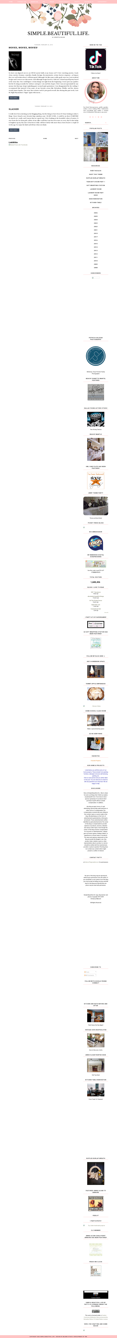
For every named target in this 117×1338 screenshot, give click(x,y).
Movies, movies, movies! (23, 47)
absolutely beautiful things (96, 596)
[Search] (105, 122)
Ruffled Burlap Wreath (95, 178)
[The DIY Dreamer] (95, 624)
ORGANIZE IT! (88, 1)
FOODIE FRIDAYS (64, 1)
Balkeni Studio (68, 1336)
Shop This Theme (96, 174)
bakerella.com (95, 605)
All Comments (89, 975)
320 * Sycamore (96, 592)
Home (11, 1)
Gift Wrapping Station (96, 185)
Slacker (14, 109)
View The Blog (95, 170)
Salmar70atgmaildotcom (92, 862)
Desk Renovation (95, 199)
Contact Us (21, 1)
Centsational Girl (96, 609)
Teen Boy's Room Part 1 (95, 181)
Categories (102, 1)
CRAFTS (77, 1)
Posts (87, 972)
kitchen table (95, 202)
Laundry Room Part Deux (96, 194)
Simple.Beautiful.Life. (58, 33)
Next (76, 138)
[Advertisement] (96, 307)
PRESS (52, 1)
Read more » (14, 97)
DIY (44, 1)
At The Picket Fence (96, 600)
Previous (12, 138)
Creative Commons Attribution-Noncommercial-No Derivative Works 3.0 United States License (96, 1317)
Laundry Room (95, 189)
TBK (86, 1336)
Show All (106, 612)
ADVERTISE (34, 1)
